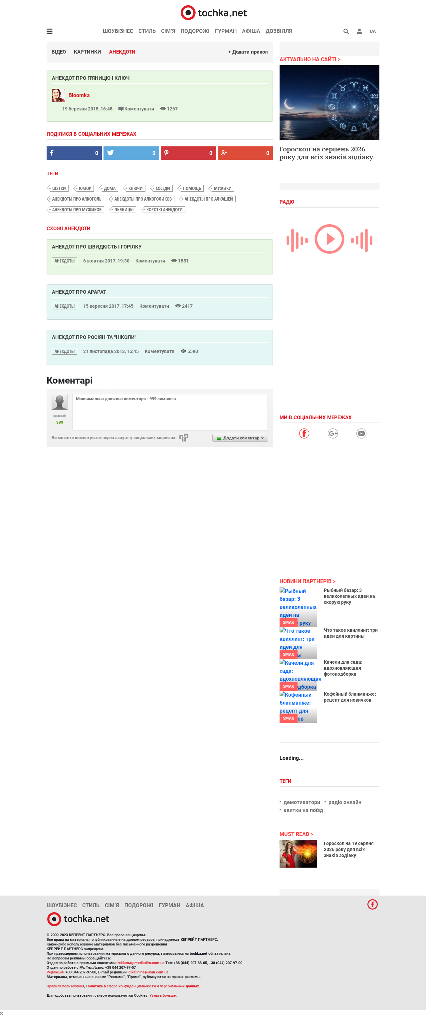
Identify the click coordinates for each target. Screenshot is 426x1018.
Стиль (147, 31)
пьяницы (123, 209)
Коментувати (139, 108)
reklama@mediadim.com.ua (140, 963)
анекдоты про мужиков (77, 209)
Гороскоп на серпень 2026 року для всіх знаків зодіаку (326, 152)
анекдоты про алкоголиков (143, 199)
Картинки (87, 52)
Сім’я (168, 31)
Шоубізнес (118, 31)
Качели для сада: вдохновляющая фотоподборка (343, 668)
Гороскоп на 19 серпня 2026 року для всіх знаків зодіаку (349, 849)
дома (109, 188)
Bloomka (79, 95)
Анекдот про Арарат (79, 292)
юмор (85, 188)
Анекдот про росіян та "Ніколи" (94, 337)
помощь (192, 188)
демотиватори (302, 802)
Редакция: (56, 972)
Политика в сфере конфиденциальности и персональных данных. (143, 986)
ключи (135, 188)
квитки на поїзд (303, 810)
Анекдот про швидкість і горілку (96, 247)
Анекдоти (122, 52)
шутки (59, 188)
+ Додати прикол (248, 52)
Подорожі (195, 31)
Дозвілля (279, 31)
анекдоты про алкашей (209, 199)
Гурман (226, 31)
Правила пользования (65, 986)
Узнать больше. (163, 995)
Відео (59, 52)
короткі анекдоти (164, 209)
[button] (359, 31)
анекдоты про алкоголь (77, 199)
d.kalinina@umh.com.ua (148, 972)
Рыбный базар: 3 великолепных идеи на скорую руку (349, 596)
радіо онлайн (344, 802)
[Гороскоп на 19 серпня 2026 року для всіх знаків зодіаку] (298, 854)
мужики (223, 188)
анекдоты (65, 260)
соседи (163, 188)
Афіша (251, 31)
